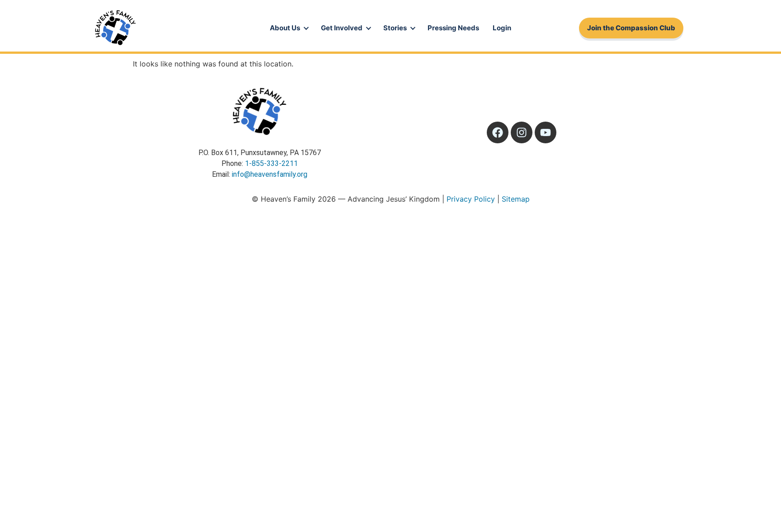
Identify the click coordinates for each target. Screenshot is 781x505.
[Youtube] (545, 132)
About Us (285, 28)
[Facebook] (497, 132)
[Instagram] (521, 132)
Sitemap (516, 198)
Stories (395, 28)
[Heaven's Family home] (115, 28)
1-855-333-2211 (271, 163)
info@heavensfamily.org (269, 174)
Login (502, 28)
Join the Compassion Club (631, 28)
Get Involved (341, 28)
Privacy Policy (471, 198)
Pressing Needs (453, 28)
